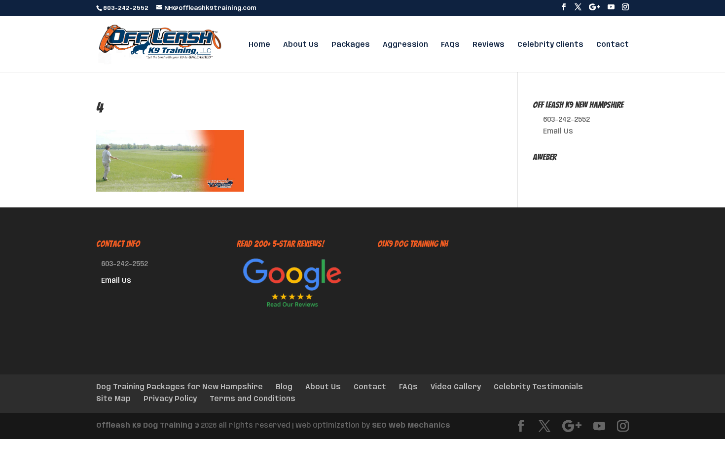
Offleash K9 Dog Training (144, 425)
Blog (284, 387)
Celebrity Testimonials (538, 387)
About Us (301, 44)
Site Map (113, 399)
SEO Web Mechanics (411, 425)
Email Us (558, 131)
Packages (350, 44)
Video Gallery (456, 387)
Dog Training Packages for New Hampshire (179, 387)
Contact (612, 44)
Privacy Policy (170, 399)
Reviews (488, 44)
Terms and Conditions (252, 399)
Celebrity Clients (550, 44)
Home (259, 44)
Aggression (405, 44)
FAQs (450, 44)
